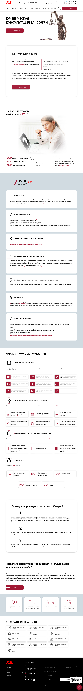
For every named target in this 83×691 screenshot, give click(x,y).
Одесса (35, 2)
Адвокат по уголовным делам (18, 650)
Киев (32, 2)
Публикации (46, 8)
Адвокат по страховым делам (18, 645)
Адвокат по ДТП (16, 633)
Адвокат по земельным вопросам (60, 633)
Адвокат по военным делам (38, 628)
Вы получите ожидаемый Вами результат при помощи (64, 163)
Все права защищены (47, 685)
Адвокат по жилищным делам (39, 633)
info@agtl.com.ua (30, 676)
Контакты (53, 8)
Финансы (37, 8)
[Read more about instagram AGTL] (31, 680)
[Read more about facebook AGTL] (25, 680)
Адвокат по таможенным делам (39, 645)
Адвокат (14, 8)
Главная (8, 8)
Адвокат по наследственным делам (18, 639)
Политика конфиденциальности (35, 685)
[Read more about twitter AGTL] (28, 680)
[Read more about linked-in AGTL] (34, 680)
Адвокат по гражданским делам (61, 628)
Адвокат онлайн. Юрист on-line (18, 628)
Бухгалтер (22, 8)
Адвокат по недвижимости (37, 639)
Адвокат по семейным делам (60, 639)
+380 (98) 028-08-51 (72, 1)
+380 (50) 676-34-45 (72, 3)
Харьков (29, 2)
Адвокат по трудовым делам (60, 645)
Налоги (30, 8)
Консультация (70, 8)
